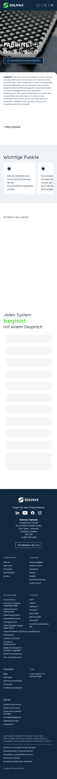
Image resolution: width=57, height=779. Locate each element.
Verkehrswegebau (36, 562)
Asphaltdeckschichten (11, 619)
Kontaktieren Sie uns (28, 545)
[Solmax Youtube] (25, 513)
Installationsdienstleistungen (39, 625)
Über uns (6, 562)
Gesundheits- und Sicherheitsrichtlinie (18, 754)
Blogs (5, 674)
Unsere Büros (8, 724)
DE (52, 5)
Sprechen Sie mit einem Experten (25, 60)
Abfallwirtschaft (35, 566)
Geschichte (7, 566)
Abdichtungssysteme (11, 615)
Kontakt (7, 700)
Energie (32, 573)
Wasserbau (33, 569)
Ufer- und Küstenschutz (12, 657)
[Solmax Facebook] (32, 513)
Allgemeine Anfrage (10, 721)
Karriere (6, 576)
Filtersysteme (8, 635)
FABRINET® (33, 607)
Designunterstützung (11, 708)
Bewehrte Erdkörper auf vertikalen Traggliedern (12, 649)
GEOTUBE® (33, 614)
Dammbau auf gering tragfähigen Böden (11, 604)
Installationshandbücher (12, 688)
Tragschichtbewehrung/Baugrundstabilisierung (13, 631)
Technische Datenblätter (12, 681)
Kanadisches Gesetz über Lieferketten (17, 761)
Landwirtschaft (35, 583)
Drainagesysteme (10, 622)
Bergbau (32, 576)
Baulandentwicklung (37, 580)
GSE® (31, 600)
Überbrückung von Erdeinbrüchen (10, 610)
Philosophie (7, 569)
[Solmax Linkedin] (17, 513)
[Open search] (44, 5)
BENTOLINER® (35, 617)
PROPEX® (33, 610)
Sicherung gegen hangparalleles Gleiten (13, 626)
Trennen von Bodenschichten (9, 643)
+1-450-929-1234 (28, 537)
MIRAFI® (32, 603)
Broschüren (7, 684)
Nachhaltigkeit (9, 573)
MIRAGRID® (33, 620)
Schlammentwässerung (12, 654)
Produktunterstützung (12, 704)
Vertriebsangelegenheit (12, 717)
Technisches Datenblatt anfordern (12, 712)
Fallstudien (7, 677)
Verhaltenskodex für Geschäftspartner (18, 751)
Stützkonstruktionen (11, 638)
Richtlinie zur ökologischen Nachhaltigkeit (19, 748)
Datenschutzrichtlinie (11, 758)
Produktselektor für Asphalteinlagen (37, 675)
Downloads (8, 669)
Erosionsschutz (9, 600)
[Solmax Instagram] (40, 513)
